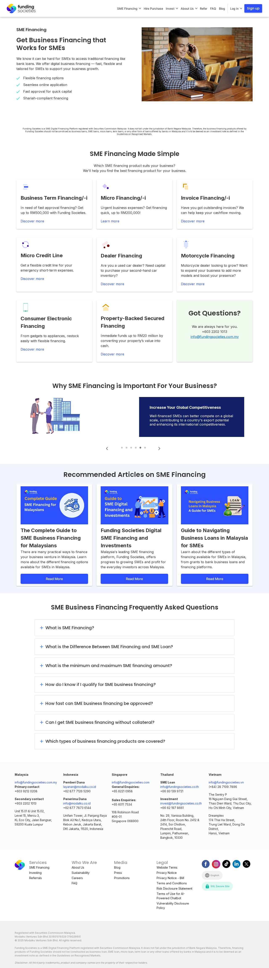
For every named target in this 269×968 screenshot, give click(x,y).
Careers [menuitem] (77, 878)
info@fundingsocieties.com (130, 782)
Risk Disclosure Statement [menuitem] (174, 888)
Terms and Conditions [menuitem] (172, 883)
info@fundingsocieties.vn (226, 782)
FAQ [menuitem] (213, 8)
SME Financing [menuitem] (127, 8)
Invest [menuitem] (170, 8)
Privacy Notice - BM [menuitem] (170, 878)
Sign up (253, 8)
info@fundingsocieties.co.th (179, 787)
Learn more (110, 221)
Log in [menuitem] (234, 8)
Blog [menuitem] (222, 8)
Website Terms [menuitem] (167, 867)
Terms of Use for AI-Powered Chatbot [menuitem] (171, 896)
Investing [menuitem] (35, 872)
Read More (54, 579)
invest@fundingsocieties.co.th (181, 803)
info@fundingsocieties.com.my (215, 337)
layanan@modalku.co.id (79, 787)
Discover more (32, 221)
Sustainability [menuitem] (81, 872)
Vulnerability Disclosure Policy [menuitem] (173, 906)
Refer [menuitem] (203, 8)
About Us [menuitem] (187, 8)
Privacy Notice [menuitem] (167, 872)
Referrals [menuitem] (35, 878)
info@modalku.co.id (77, 803)
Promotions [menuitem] (122, 878)
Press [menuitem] (118, 872)
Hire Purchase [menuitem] (153, 8)
